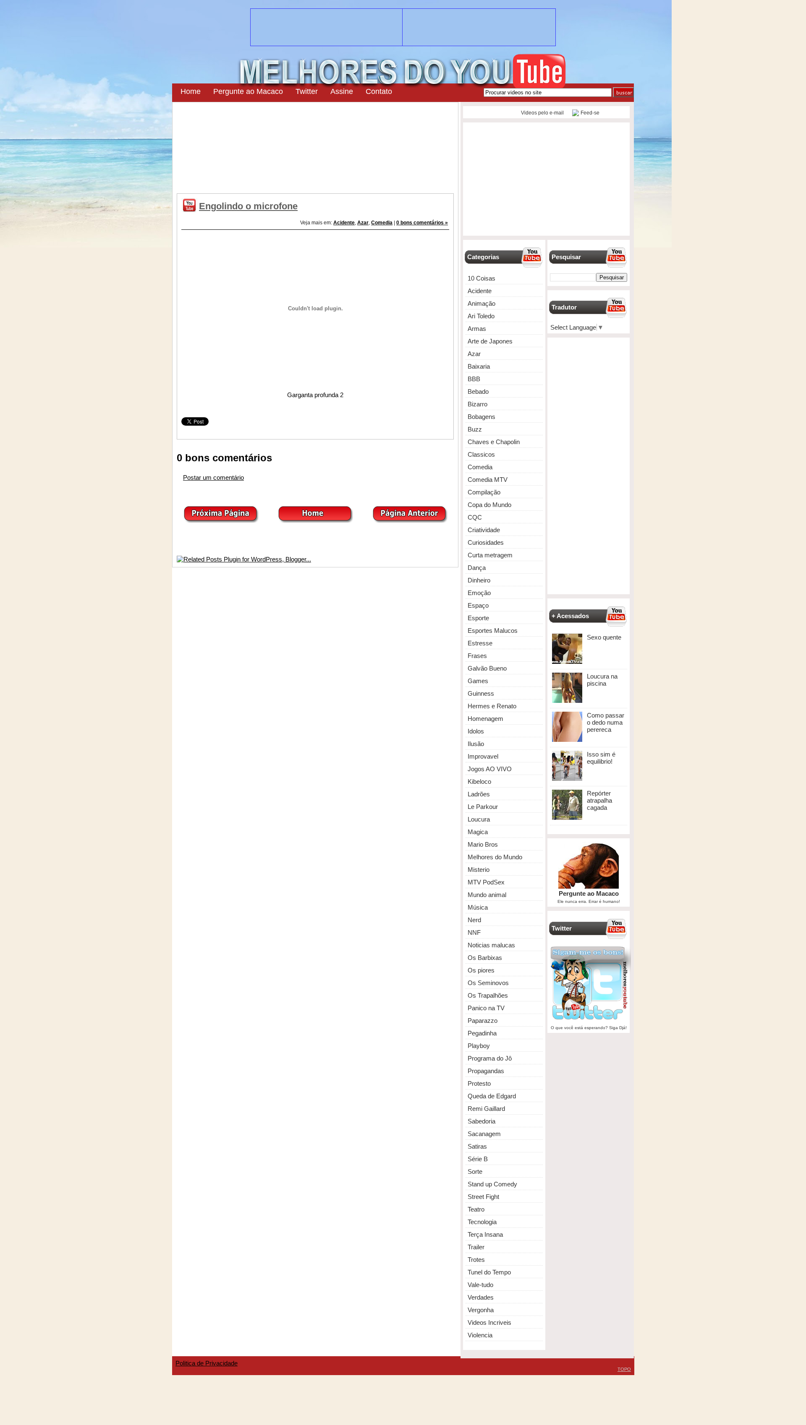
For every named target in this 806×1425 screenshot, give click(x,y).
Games (478, 680)
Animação (481, 303)
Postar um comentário (213, 477)
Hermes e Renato (492, 706)
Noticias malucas (491, 945)
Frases (477, 655)
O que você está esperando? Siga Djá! (589, 1027)
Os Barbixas (485, 957)
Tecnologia (482, 1221)
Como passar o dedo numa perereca (605, 722)
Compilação (484, 492)
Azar (363, 223)
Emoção (479, 592)
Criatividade (484, 529)
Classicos (481, 454)
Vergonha (481, 1309)
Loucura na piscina (602, 680)
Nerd (474, 919)
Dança (477, 567)
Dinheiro (479, 580)
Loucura (479, 819)
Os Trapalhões (488, 995)
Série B (478, 1158)
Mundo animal (487, 894)
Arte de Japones (490, 341)
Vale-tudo (480, 1284)
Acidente (344, 223)
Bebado (478, 391)
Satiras (477, 1146)
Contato (379, 91)
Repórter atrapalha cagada (599, 800)
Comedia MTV (488, 479)
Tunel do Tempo (489, 1272)
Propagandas (486, 1070)
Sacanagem (484, 1133)
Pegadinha (482, 1033)
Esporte (478, 617)
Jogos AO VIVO (490, 768)
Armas (477, 328)
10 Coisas (481, 278)
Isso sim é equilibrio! (601, 758)
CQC (475, 517)
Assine (341, 91)
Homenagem (485, 718)
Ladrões (479, 794)
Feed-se (590, 113)
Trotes (476, 1259)
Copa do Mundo (489, 504)
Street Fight (483, 1196)
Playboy (479, 1045)
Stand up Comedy (492, 1184)
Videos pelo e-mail (542, 113)
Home (191, 91)
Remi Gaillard (486, 1108)
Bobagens (481, 416)
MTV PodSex (486, 882)
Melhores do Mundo (495, 857)
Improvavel (483, 756)
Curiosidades (486, 542)
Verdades (481, 1297)
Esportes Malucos (493, 630)
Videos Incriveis (489, 1322)
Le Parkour (483, 806)
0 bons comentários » (422, 223)
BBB (474, 378)
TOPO (624, 1369)
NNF (474, 932)
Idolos (476, 731)
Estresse (480, 643)
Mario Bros (483, 844)
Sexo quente (604, 637)
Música (478, 907)
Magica (478, 831)
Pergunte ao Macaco (248, 91)
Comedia (382, 223)
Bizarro (477, 404)
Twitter (307, 91)
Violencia (480, 1335)
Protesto (479, 1083)
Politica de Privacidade (206, 1363)
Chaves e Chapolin (494, 441)
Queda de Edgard (492, 1096)
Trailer (476, 1247)
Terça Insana (485, 1234)
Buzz (475, 429)
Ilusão (476, 743)
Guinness (481, 693)
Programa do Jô (490, 1058)
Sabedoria (481, 1121)
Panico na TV (486, 1008)
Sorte (475, 1171)
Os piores (481, 970)
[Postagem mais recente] (221, 520)
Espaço (478, 605)
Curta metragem (490, 555)
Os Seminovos (488, 982)
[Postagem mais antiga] (409, 520)
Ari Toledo (481, 316)
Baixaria (479, 366)
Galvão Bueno (487, 668)
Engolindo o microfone (248, 206)
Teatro (476, 1209)
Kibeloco (479, 781)
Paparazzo (482, 1020)
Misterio (478, 869)
